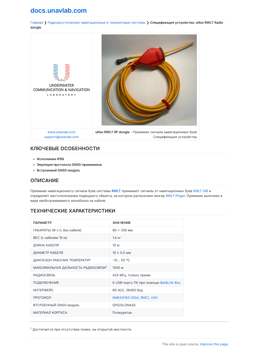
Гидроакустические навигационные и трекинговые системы (96, 22)
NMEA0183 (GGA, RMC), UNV (135, 298)
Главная (36, 22)
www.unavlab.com (61, 132)
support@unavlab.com (61, 137)
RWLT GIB (200, 191)
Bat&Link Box (170, 283)
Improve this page (214, 344)
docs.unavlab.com (58, 10)
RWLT (116, 191)
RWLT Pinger (175, 196)
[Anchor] (102, 148)
